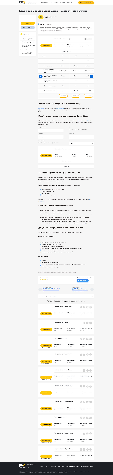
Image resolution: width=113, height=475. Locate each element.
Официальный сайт (27, 27)
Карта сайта (53, 466)
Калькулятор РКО (54, 2)
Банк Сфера (41, 108)
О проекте (41, 466)
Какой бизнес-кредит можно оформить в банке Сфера (28, 42)
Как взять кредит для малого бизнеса (27, 50)
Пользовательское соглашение (86, 466)
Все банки (72, 143)
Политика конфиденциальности (72, 466)
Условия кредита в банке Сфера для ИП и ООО (28, 46)
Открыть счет (28, 23)
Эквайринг (62, 2)
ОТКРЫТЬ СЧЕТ (63, 95)
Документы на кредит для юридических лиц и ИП (27, 53)
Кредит (41, 136)
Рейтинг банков (45, 2)
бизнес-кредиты (60, 108)
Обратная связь (61, 466)
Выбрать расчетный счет (86, 2)
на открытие (78, 121)
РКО (86, 223)
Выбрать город (70, 2)
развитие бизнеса (86, 121)
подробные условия (46, 45)
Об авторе (47, 466)
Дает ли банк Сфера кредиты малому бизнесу (28, 39)
